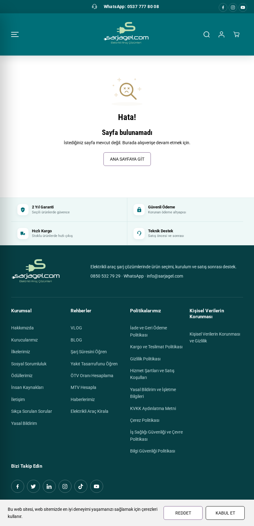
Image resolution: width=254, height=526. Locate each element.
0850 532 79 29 (105, 276)
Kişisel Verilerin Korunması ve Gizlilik (215, 337)
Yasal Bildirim (24, 423)
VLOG (76, 327)
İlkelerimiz (20, 351)
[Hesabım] (221, 34)
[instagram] (233, 7)
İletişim (18, 399)
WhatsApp (134, 276)
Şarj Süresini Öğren (89, 351)
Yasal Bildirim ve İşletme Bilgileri (153, 393)
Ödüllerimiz (22, 375)
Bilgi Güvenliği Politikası (152, 450)
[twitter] (33, 486)
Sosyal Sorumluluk (28, 363)
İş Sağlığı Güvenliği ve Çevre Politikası (156, 435)
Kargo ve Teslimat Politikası (156, 346)
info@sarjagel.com (165, 276)
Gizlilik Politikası (145, 358)
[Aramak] (206, 34)
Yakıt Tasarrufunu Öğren (94, 363)
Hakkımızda (22, 327)
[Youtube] (243, 7)
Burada (129, 142)
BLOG (76, 339)
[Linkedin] (49, 486)
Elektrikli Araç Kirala (89, 411)
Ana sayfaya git (127, 159)
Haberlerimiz (83, 399)
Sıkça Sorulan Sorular (31, 411)
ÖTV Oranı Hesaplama (92, 375)
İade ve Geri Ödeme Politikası (148, 331)
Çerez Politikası (144, 420)
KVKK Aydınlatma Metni (153, 408)
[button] (15, 34)
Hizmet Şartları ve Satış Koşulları (152, 374)
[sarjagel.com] (125, 34)
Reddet (183, 512)
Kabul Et (225, 512)
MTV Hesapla (83, 387)
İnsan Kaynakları (27, 387)
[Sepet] (236, 34)
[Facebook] (223, 7)
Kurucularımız (24, 339)
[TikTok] (80, 486)
